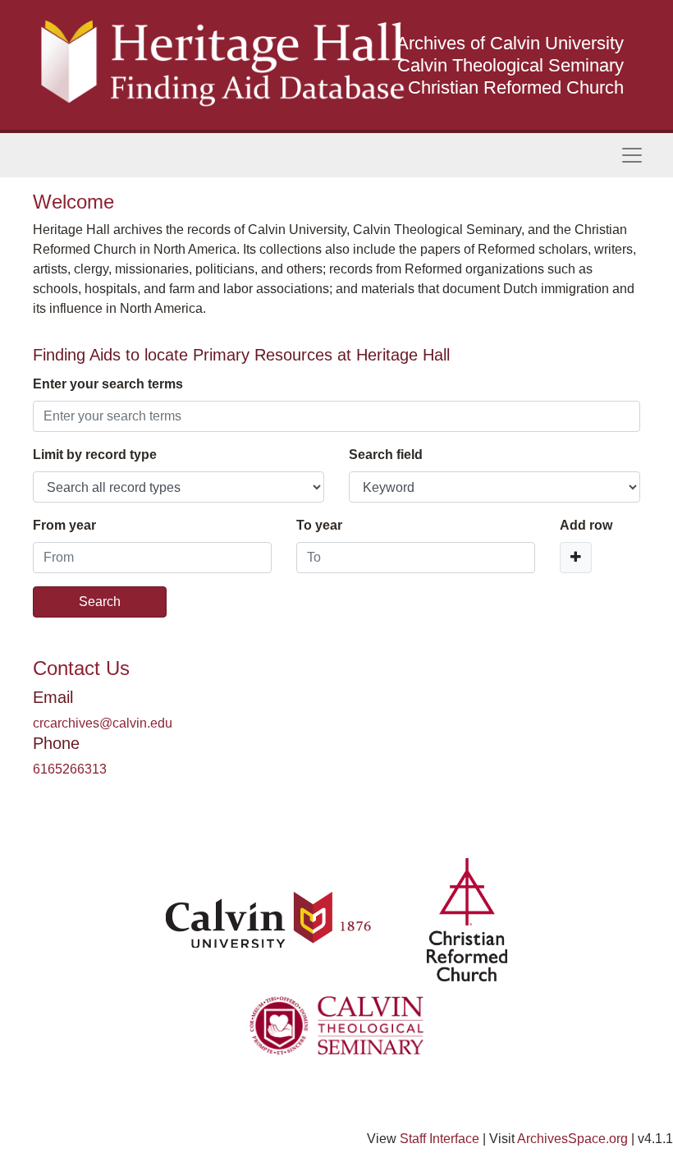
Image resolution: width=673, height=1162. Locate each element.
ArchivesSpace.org (572, 1139)
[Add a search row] (576, 557)
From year (64, 525)
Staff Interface (439, 1139)
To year (319, 525)
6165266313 (70, 769)
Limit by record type (95, 455)
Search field (386, 455)
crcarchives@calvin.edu (102, 723)
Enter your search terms (108, 384)
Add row (586, 525)
